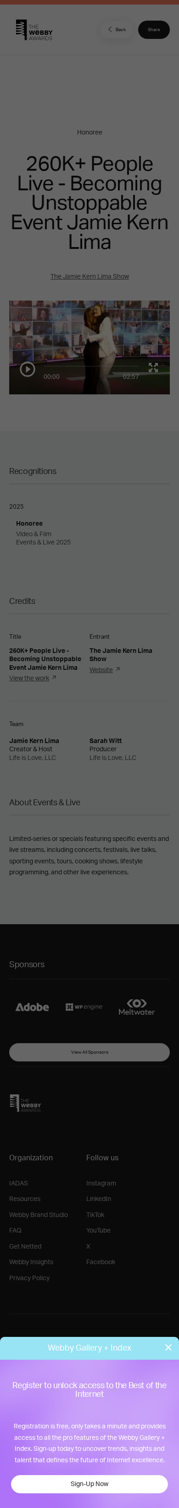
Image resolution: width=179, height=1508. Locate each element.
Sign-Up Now (89, 1484)
